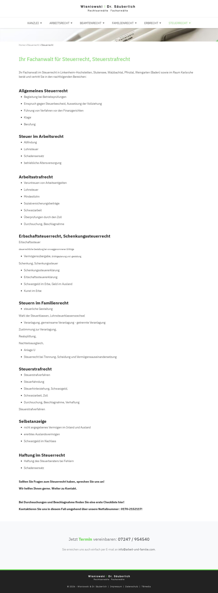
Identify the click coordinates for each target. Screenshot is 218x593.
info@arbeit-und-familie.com (136, 549)
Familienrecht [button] (123, 23)
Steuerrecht (33, 44)
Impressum (116, 586)
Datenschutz (131, 586)
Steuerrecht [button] (178, 23)
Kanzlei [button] (33, 23)
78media (146, 586)
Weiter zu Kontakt (64, 488)
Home (22, 44)
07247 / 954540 (134, 539)
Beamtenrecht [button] (91, 23)
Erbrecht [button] (151, 23)
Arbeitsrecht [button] (59, 23)
